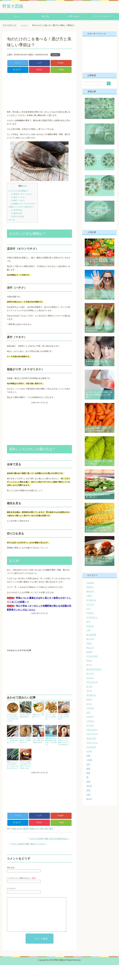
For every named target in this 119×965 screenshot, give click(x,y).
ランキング (91, 747)
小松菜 (89, 760)
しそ (88, 609)
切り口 (19, 829)
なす (88, 622)
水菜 (88, 782)
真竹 (46, 829)
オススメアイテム (93, 669)
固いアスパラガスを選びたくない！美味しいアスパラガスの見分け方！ (63, 741)
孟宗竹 (26, 829)
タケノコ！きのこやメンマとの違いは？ (50, 717)
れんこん (90, 648)
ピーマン (90, 725)
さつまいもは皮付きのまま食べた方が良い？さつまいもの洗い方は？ (25, 765)
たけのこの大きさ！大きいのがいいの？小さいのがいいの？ (12, 718)
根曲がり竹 (34, 829)
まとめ (11, 220)
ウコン (89, 660)
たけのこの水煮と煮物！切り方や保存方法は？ (49, 839)
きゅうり (90, 591)
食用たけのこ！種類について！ (38, 716)
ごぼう (89, 596)
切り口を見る (17, 216)
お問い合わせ (73, 16)
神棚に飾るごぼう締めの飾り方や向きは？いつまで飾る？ (50, 741)
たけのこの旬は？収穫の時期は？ (25, 716)
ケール (89, 686)
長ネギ (89, 799)
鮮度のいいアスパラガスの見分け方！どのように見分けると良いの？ (12, 765)
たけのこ (55, 55)
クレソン (90, 678)
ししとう (90, 604)
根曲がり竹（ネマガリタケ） (23, 204)
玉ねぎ (89, 786)
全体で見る (16, 210)
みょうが (90, 639)
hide (24, 186)
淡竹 (42, 829)
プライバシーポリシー (102, 16)
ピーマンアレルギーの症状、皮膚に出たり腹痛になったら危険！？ (99, 394)
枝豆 (88, 773)
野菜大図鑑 (12, 6)
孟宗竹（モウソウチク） (22, 194)
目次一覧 (45, 16)
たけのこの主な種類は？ (18, 191)
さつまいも (91, 600)
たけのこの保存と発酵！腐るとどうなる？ (28, 844)
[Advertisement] (39, 90)
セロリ (89, 699)
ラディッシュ (92, 743)
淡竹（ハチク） (18, 197)
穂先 (51, 829)
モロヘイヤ (91, 738)
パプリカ (90, 721)
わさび (89, 652)
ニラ (88, 712)
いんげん (90, 583)
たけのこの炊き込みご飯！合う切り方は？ (63, 717)
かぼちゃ (90, 587)
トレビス (90, 708)
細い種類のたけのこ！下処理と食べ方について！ (12, 740)
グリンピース (92, 682)
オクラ (89, 665)
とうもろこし (92, 617)
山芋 (88, 764)
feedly (61, 69)
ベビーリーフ (92, 734)
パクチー (90, 717)
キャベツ (90, 673)
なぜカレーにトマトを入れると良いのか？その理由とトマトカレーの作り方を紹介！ (99, 560)
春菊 (88, 769)
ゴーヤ (89, 691)
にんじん (90, 626)
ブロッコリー (92, 730)
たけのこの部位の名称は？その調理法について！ (25, 740)
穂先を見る (16, 213)
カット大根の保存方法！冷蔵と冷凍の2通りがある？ (38, 740)
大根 (88, 756)
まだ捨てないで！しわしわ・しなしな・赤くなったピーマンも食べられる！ (99, 294)
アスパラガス (92, 656)
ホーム (16, 16)
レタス (89, 751)
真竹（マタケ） (18, 200)
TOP (11, 25)
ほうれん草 (91, 635)
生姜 (88, 790)
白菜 (88, 795)
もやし (89, 643)
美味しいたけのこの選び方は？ (21, 207)
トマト (89, 704)
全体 (14, 829)
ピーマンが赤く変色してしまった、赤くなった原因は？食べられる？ (99, 261)
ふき (88, 630)
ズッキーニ (91, 695)
